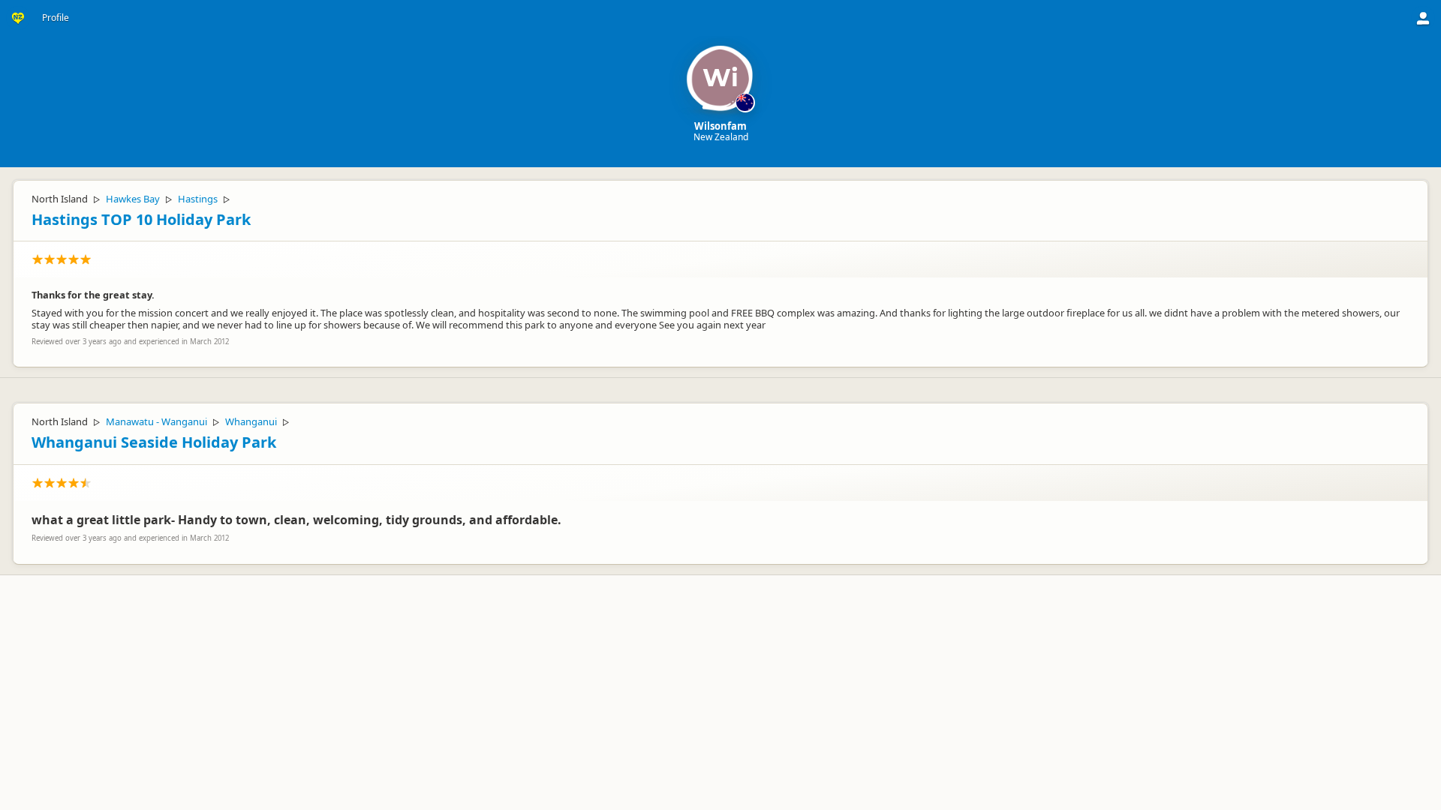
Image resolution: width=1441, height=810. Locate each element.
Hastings (198, 199)
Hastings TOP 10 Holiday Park (141, 219)
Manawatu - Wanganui (156, 421)
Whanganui (251, 421)
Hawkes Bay (133, 199)
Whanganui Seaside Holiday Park (154, 442)
